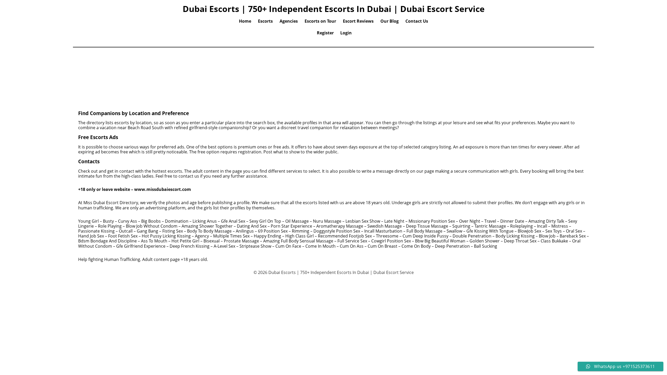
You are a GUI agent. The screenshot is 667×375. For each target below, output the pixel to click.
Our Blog (389, 21)
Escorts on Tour (320, 21)
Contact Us (416, 21)
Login (346, 33)
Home (245, 21)
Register (325, 33)
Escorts (265, 21)
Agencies (289, 21)
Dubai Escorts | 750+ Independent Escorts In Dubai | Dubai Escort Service (334, 9)
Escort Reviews (358, 21)
